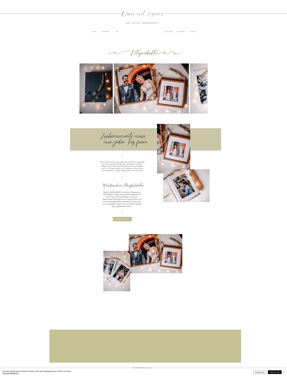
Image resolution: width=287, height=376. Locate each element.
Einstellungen (260, 372)
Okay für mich (275, 372)
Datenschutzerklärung (10, 373)
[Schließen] (284, 372)
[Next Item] (204, 88)
